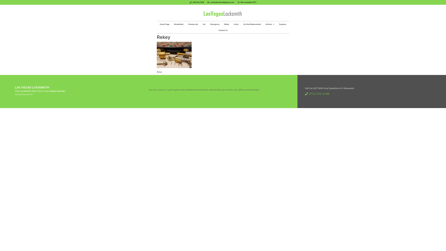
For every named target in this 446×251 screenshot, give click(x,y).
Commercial (193, 24)
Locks (236, 24)
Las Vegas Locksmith (32, 87)
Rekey (226, 24)
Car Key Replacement (252, 24)
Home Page (164, 24)
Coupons (282, 24)
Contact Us (223, 30)
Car (204, 24)
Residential (178, 24)
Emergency (214, 24)
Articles (269, 24)
